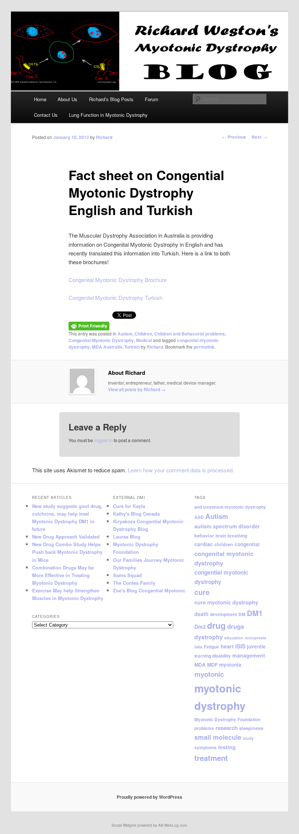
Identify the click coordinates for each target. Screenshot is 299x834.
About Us (67, 99)
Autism (124, 333)
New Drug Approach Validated (66, 536)
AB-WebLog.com (172, 825)
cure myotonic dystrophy (226, 602)
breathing (237, 536)
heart (227, 646)
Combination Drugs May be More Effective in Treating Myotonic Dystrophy (63, 575)
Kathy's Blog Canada (136, 513)
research (226, 728)
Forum (151, 99)
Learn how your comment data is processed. (181, 470)
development (223, 614)
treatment (211, 757)
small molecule (217, 737)
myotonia (230, 664)
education (234, 637)
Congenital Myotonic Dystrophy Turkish (115, 297)
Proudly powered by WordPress (149, 797)
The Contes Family (134, 582)
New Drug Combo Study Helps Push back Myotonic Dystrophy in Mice (67, 552)
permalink (204, 346)
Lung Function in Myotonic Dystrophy (108, 114)
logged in (103, 440)
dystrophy (208, 637)
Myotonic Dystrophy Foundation (227, 719)
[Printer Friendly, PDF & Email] (89, 325)
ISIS (240, 646)
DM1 (255, 613)
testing (227, 747)
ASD (199, 517)
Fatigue (211, 647)
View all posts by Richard (137, 389)
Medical (144, 340)
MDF (212, 664)
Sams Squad (127, 575)
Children (143, 333)
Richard (104, 137)
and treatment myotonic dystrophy (230, 507)
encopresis (255, 637)
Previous (234, 137)
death (201, 613)
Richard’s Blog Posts (111, 99)
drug (216, 625)
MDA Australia (107, 346)
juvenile (256, 646)
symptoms (205, 747)
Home (40, 99)
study (248, 738)
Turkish (132, 346)
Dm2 (200, 626)
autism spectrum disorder (227, 526)
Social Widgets (124, 825)
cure (202, 592)
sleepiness (251, 728)
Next (259, 137)
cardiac (203, 544)
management (248, 655)
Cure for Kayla (129, 506)
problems (204, 728)
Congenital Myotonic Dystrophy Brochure (118, 279)
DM (241, 614)
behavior (204, 535)
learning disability (212, 656)
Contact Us (46, 114)
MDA (200, 664)
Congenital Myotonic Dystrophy (101, 340)
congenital (247, 544)
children (223, 544)
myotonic (209, 674)
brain (220, 536)
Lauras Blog (126, 536)
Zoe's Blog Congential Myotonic (149, 590)
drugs (235, 626)
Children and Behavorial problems (189, 333)
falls (198, 647)
